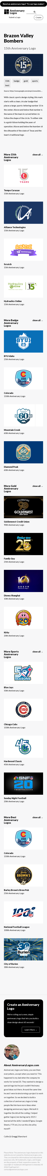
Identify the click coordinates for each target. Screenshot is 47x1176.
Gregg (14, 1136)
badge (16, 81)
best (7, 85)
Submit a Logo (14, 17)
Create (38, 17)
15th (7, 81)
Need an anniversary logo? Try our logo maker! (23, 4)
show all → (38, 154)
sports (35, 81)
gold (26, 81)
